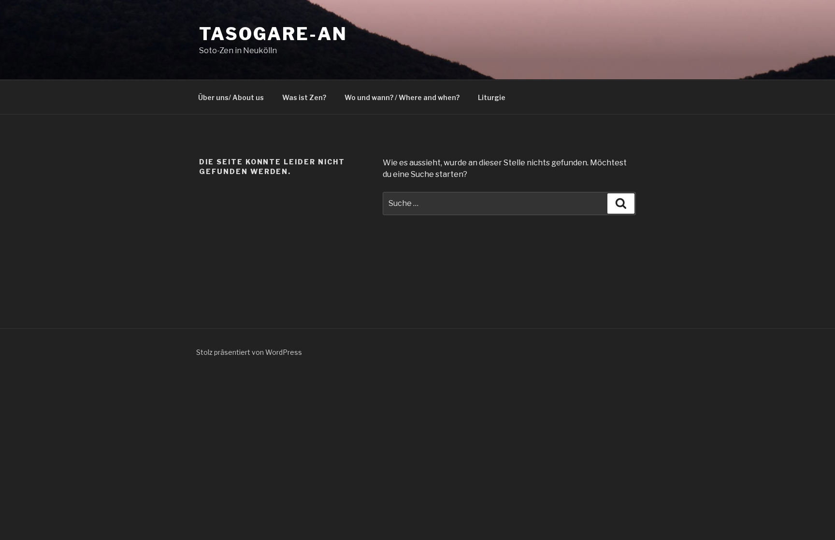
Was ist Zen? (304, 97)
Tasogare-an (273, 33)
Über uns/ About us (231, 97)
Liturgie (491, 97)
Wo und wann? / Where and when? (402, 97)
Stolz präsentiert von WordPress (249, 352)
